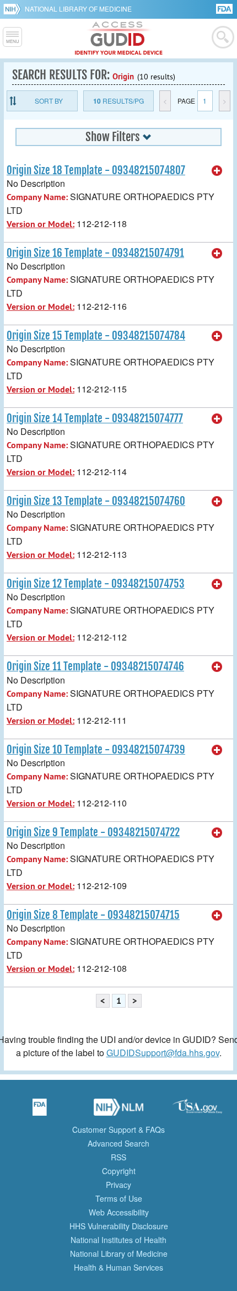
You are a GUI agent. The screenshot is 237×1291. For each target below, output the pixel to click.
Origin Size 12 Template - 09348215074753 (96, 583)
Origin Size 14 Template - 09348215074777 (95, 418)
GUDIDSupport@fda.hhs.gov (162, 1052)
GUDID (119, 38)
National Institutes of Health (118, 1239)
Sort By (49, 100)
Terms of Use (118, 1198)
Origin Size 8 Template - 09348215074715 (93, 915)
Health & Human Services (118, 1267)
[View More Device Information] (217, 170)
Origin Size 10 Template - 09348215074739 (96, 749)
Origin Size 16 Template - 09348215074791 (95, 253)
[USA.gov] (197, 1111)
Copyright (119, 1170)
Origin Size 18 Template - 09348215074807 (96, 170)
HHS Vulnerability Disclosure (118, 1225)
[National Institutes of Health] (14, 9)
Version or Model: (40, 224)
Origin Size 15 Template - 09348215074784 (96, 335)
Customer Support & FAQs (118, 1129)
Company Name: (37, 197)
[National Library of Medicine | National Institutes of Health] (118, 1111)
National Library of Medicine (78, 8)
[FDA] (225, 8)
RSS (118, 1157)
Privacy (118, 1184)
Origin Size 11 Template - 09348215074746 (95, 666)
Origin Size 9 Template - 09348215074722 (93, 832)
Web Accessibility (119, 1212)
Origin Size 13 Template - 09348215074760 (96, 501)
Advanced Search (118, 1143)
